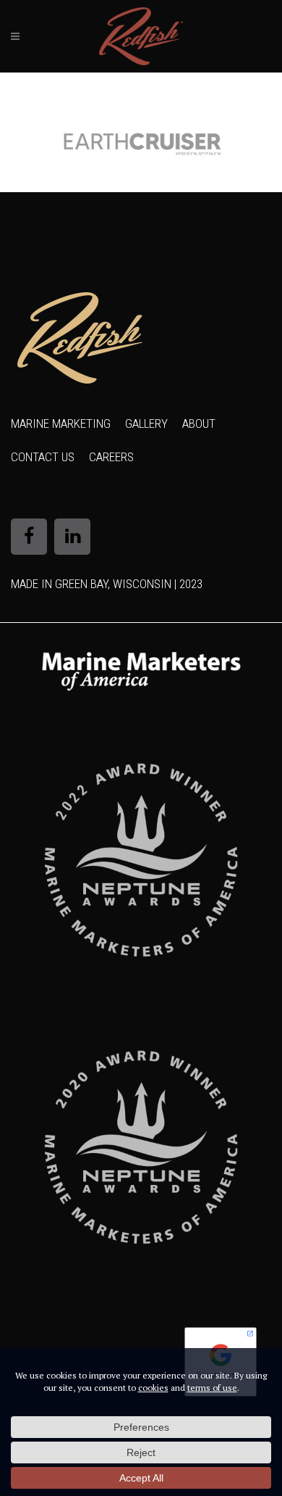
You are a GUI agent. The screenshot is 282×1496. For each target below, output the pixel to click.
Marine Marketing (61, 423)
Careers (111, 457)
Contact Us (42, 457)
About (198, 423)
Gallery (146, 423)
